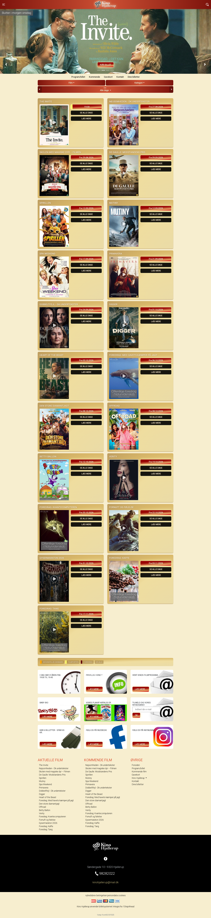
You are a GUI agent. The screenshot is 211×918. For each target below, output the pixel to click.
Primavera (43, 787)
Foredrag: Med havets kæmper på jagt (56, 800)
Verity (41, 813)
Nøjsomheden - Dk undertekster (53, 768)
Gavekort (108, 77)
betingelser (101, 895)
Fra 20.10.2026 (86, 512)
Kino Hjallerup (50, 2)
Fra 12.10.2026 (86, 462)
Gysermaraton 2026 (48, 823)
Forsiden (136, 765)
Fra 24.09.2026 (86, 309)
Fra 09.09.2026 (156, 157)
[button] (6, 64)
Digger (42, 794)
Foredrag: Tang (46, 829)
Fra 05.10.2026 (86, 360)
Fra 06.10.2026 (156, 360)
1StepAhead (128, 906)
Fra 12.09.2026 (86, 208)
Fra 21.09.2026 (156, 259)
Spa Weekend (45, 784)
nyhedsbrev (90, 895)
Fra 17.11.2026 (86, 614)
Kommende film (139, 771)
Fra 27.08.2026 (156, 107)
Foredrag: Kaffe (46, 826)
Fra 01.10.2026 (156, 309)
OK (136, 715)
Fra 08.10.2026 (86, 411)
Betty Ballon (44, 810)
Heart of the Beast (47, 797)
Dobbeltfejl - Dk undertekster (52, 791)
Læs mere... (94, 689)
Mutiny (42, 781)
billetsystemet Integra (109, 906)
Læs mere (86, 118)
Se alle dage (86, 113)
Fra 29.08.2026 (86, 157)
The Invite (43, 765)
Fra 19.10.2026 (156, 462)
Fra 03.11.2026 (156, 563)
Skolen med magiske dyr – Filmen (54, 771)
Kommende (94, 77)
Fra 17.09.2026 (86, 259)
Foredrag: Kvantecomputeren (52, 816)
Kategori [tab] (139, 83)
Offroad (42, 807)
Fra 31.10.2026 (86, 563)
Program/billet (78, 77)
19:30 (87, 107)
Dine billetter (134, 77)
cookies (122, 895)
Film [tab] (71, 83)
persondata (112, 895)
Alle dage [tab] (104, 89)
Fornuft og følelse (47, 820)
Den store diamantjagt (49, 804)
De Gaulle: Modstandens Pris (52, 775)
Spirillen (42, 778)
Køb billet (105, 65)
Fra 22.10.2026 (156, 512)
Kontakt (120, 77)
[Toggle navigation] (207, 4)
